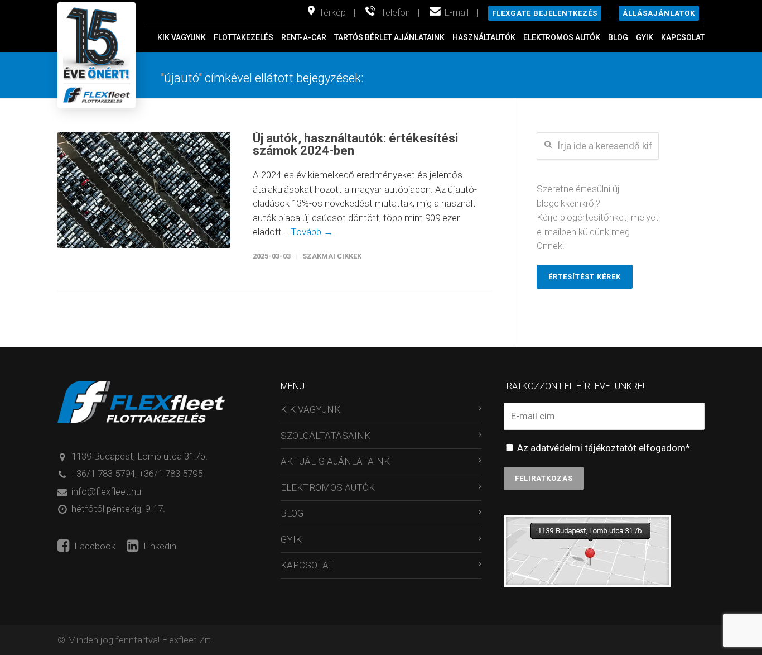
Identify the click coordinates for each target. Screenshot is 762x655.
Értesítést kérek (584, 276)
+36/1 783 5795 (170, 473)
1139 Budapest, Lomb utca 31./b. (139, 456)
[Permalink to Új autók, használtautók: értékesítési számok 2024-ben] (143, 190)
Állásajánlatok (659, 13)
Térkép (332, 12)
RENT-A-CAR (303, 37)
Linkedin (158, 546)
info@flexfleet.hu (106, 491)
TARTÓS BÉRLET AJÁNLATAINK (389, 37)
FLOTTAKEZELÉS (243, 37)
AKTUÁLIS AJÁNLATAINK (335, 461)
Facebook (93, 546)
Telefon (395, 12)
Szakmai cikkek (331, 256)
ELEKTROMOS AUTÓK (561, 37)
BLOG (618, 37)
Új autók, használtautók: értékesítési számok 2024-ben (355, 144)
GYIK (644, 37)
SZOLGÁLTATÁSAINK (325, 435)
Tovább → (312, 231)
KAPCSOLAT (683, 37)
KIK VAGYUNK (181, 37)
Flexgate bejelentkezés (544, 13)
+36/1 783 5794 (103, 473)
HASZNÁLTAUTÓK (483, 37)
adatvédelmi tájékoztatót (583, 447)
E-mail (457, 12)
